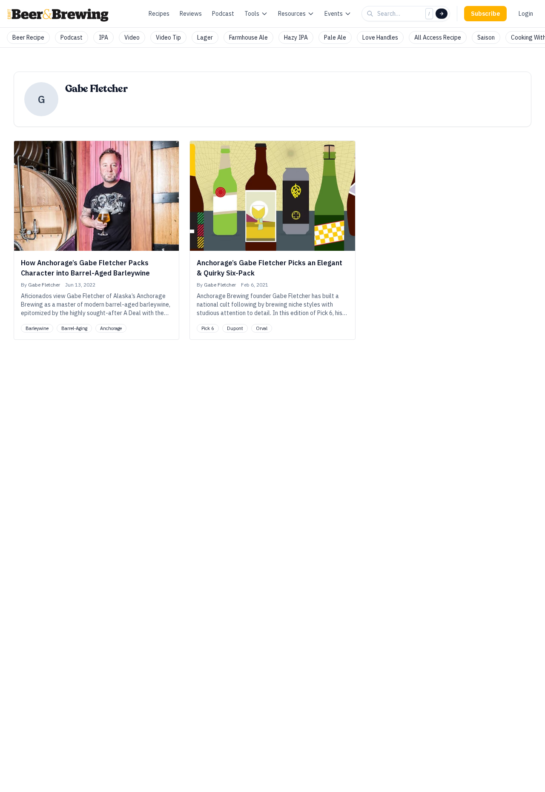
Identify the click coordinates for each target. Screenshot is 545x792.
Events (333, 13)
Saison (486, 37)
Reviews (191, 13)
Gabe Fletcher (44, 284)
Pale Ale (335, 37)
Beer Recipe (28, 37)
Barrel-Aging (74, 328)
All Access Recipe (437, 37)
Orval (261, 328)
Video (132, 37)
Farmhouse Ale (248, 37)
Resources (292, 13)
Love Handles (380, 37)
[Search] (441, 14)
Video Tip (168, 37)
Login (526, 13)
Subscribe (485, 13)
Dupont (235, 328)
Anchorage (111, 328)
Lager (205, 37)
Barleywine (37, 328)
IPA (103, 37)
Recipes (159, 13)
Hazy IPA (296, 37)
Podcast (223, 13)
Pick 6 (207, 328)
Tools (251, 13)
